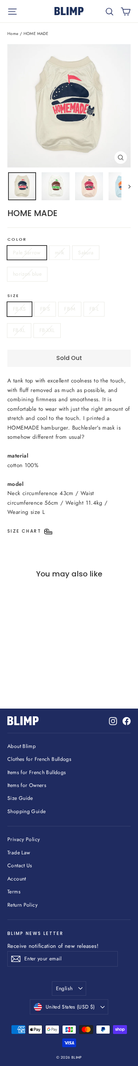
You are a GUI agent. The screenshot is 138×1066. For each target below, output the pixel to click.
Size (13, 296)
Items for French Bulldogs (36, 772)
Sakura (85, 252)
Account (16, 878)
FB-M (69, 309)
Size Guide (20, 798)
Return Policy (22, 904)
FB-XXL (47, 330)
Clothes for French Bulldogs (39, 759)
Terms (14, 891)
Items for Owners (26, 785)
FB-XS (19, 309)
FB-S (45, 309)
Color (16, 239)
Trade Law (18, 852)
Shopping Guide (26, 811)
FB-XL (19, 330)
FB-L (94, 309)
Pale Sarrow (27, 252)
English (64, 988)
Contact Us (19, 865)
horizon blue (27, 274)
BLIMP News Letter (35, 933)
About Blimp (21, 746)
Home (13, 33)
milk (59, 252)
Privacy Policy (23, 839)
